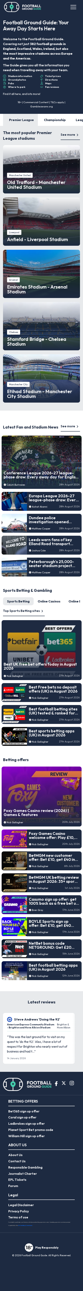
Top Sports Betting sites (21, 611)
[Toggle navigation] (73, 7)
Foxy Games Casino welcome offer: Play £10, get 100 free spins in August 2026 (51, 836)
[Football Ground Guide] (22, 7)
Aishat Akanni (39, 506)
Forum (13, 1186)
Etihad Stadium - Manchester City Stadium (39, 394)
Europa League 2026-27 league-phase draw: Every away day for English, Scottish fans (53, 498)
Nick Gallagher (15, 675)
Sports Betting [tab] (18, 601)
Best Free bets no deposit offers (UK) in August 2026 (53, 689)
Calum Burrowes (16, 484)
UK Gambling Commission (25, 1225)
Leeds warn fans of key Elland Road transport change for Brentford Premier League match (50, 542)
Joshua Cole (39, 550)
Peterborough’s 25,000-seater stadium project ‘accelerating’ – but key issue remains (51, 564)
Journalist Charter (22, 1174)
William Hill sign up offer (26, 1136)
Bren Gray (37, 910)
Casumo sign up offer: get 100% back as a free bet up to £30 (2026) (53, 901)
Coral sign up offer (22, 1117)
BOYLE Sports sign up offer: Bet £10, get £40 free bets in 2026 (50, 923)
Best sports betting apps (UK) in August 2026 (51, 733)
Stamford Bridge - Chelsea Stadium (36, 341)
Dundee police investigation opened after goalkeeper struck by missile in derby (54, 520)
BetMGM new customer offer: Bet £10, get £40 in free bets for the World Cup (52, 857)
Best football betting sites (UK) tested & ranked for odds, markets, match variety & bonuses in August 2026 (53, 711)
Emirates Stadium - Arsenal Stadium (37, 289)
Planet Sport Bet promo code (30, 1130)
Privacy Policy (18, 1211)
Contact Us (17, 1161)
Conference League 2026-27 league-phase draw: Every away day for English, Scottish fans (41, 475)
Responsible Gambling (25, 1167)
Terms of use (18, 1217)
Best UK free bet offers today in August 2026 (40, 666)
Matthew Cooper (41, 528)
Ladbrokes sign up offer (26, 1123)
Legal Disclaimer (21, 1205)
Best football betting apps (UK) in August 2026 (53, 967)
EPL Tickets (17, 1180)
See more (68, 135)
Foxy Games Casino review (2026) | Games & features (36, 813)
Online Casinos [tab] (49, 601)
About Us (15, 1155)
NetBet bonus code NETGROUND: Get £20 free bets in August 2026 (52, 945)
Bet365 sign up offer (23, 1111)
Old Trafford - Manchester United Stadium (36, 184)
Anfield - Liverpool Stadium (37, 239)
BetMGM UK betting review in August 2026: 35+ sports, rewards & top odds (54, 879)
